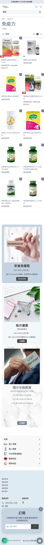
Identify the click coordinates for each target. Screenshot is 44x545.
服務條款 (5, 488)
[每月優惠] (22, 304)
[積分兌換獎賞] (22, 366)
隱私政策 (5, 485)
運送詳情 (5, 479)
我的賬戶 (5, 491)
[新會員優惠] (22, 244)
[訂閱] (35, 526)
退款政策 (5, 482)
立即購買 (22, 341)
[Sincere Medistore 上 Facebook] (23, 502)
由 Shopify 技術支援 (29, 540)
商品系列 (10, 19)
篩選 (7, 34)
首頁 (3, 19)
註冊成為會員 (22, 279)
